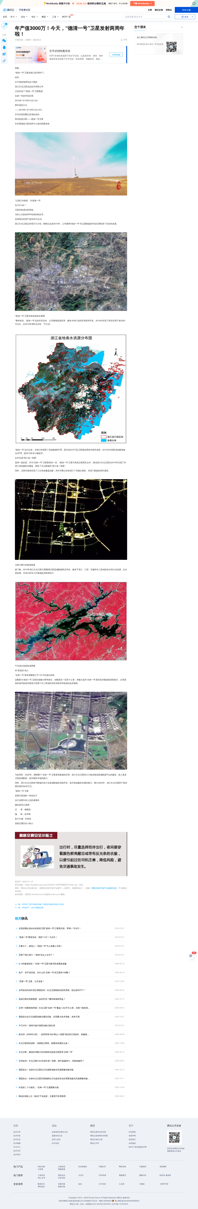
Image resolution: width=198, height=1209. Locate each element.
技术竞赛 (55, 1143)
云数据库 (142, 1166)
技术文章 (16, 1132)
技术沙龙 (16, 1139)
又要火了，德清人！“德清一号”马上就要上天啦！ (41, 945)
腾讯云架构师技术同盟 (99, 1135)
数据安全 (41, 1184)
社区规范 (132, 1132)
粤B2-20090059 (105, 1200)
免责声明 (132, 1135)
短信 (80, 1184)
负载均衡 (61, 1184)
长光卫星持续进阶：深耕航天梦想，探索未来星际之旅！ (44, 1043)
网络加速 (122, 1166)
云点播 (121, 1184)
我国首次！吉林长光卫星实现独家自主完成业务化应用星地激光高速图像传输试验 (55, 1078)
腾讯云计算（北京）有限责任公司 (83, 1204)
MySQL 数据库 (165, 1175)
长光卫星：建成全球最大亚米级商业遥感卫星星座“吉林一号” (46, 1051)
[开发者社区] (24, 10)
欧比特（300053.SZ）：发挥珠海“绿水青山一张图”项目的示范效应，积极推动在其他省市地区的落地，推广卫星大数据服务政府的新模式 (55, 1034)
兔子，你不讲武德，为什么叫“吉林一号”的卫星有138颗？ (44, 972)
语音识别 (61, 1177)
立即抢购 (116, 54)
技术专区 (16, 1154)
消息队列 (102, 1166)
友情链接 (132, 1143)
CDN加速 (102, 1175)
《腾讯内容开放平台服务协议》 (104, 888)
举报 (125, 39)
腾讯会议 (61, 1175)
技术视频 (16, 1143)
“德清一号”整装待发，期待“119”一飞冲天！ (38, 937)
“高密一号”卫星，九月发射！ (31, 981)
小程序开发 (164, 1184)
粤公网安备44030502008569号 (127, 1200)
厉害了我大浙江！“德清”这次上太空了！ (37, 954)
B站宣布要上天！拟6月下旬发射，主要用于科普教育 (42, 1096)
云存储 (40, 1169)
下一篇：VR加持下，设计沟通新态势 (29, 907)
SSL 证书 (41, 1177)
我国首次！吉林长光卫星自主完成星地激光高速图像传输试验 (46, 1069)
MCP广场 (66, 16)
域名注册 (41, 1166)
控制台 (169, 9)
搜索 (169, 16)
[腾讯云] (8, 10)
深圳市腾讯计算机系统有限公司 (71, 1200)
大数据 (142, 1184)
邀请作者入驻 (57, 1135)
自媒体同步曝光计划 (60, 1132)
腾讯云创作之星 (96, 1139)
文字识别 (102, 1184)
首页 (5, 16)
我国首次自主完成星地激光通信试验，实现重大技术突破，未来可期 (49, 1016)
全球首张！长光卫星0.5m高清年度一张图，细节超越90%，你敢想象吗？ (51, 1060)
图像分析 (142, 1175)
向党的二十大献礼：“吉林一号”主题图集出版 (39, 1087)
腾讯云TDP (94, 1143)
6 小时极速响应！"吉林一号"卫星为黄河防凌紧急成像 (43, 963)
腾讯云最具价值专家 (98, 1132)
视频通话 (122, 1175)
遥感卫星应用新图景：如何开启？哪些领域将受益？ (42, 998)
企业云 (81, 1175)
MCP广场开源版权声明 (138, 1147)
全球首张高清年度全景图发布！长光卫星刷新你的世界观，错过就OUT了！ (52, 990)
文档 (150, 9)
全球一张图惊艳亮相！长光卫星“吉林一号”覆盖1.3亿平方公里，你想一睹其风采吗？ (55, 1007)
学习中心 (16, 1147)
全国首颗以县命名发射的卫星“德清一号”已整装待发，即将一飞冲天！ (50, 928)
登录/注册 (186, 9)
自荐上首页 (56, 1139)
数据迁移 (61, 1186)
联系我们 (132, 1139)
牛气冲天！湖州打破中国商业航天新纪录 (37, 1025)
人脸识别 (41, 1175)
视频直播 (61, 1169)
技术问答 (16, 1135)
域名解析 (163, 1166)
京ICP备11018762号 (120, 1204)
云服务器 (61, 1166)
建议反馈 (159, 9)
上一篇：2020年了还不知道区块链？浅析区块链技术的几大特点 (39, 904)
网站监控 (41, 1186)
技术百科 (16, 1150)
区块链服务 (82, 1166)
